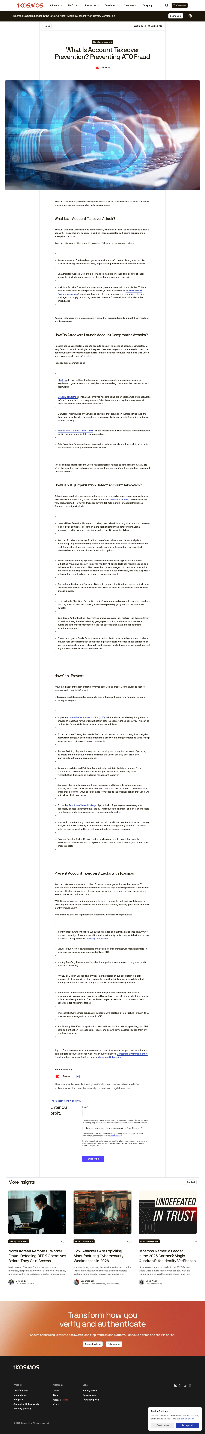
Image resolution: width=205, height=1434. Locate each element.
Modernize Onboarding (110, 1057)
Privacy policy (90, 1390)
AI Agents (18, 1399)
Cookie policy (89, 1395)
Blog (55, 1395)
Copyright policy (91, 1399)
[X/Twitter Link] (180, 1385)
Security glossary (22, 1408)
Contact (57, 1404)
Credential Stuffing (68, 396)
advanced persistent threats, (113, 499)
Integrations (20, 1395)
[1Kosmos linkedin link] (175, 1385)
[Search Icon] (167, 5)
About (56, 1390)
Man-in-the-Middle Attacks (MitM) (75, 430)
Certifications (21, 1390)
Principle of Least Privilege (82, 805)
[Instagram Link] (185, 1385)
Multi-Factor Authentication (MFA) (87, 717)
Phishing (62, 380)
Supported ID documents (26, 1404)
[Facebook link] (189, 1385)
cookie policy (187, 1418)
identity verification (97, 938)
